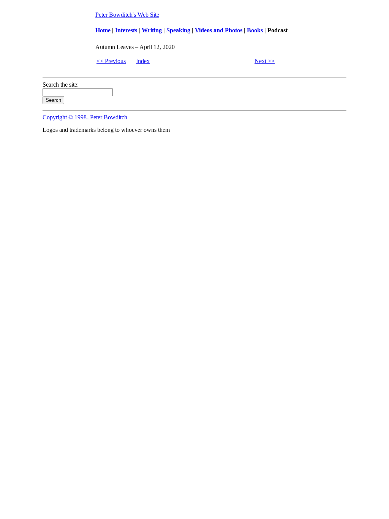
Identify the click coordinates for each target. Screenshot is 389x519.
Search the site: (61, 84)
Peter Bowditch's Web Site (127, 14)
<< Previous (111, 61)
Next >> (265, 61)
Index (143, 61)
